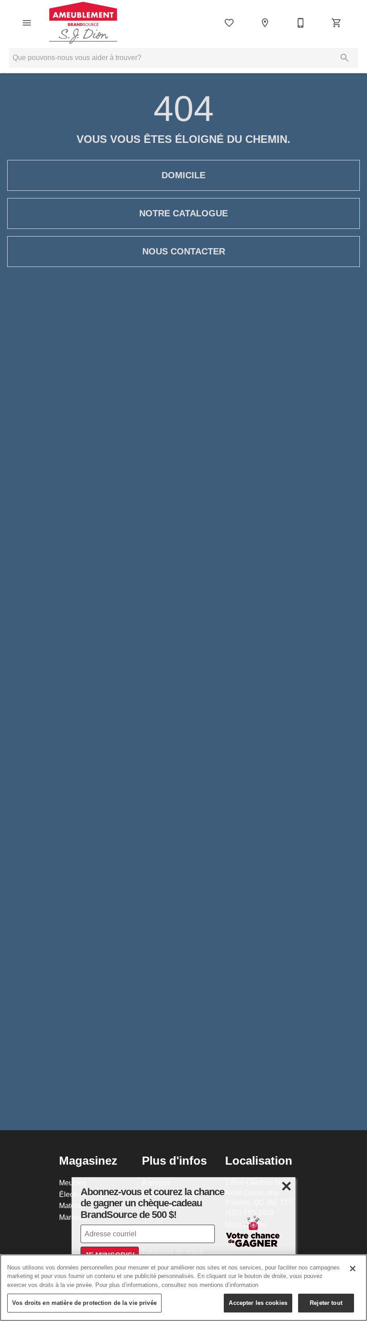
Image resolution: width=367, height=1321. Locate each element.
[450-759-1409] (301, 23)
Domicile (183, 175)
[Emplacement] (265, 23)
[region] (183, 1287)
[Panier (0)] (336, 23)
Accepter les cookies (258, 1302)
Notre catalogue (183, 213)
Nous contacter (183, 251)
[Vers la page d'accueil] (83, 22)
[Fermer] (353, 1268)
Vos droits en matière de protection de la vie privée (84, 1302)
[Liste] (229, 23)
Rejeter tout (326, 1302)
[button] (27, 23)
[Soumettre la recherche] (344, 58)
